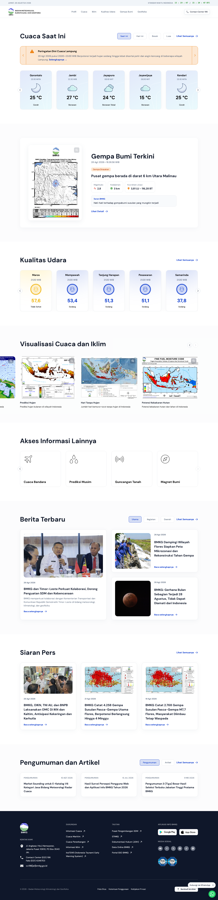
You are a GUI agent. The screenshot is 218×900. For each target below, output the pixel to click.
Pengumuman (149, 762)
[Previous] (23, 55)
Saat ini (124, 36)
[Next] (195, 55)
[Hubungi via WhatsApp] (212, 894)
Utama (135, 519)
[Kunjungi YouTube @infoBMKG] (160, 848)
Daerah (167, 519)
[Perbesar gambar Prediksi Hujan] (71, 360)
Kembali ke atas (188, 889)
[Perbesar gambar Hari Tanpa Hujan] (132, 360)
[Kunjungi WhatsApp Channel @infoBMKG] (193, 848)
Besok (155, 36)
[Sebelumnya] (20, 90)
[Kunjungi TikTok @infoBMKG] (186, 848)
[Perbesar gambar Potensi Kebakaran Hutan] (193, 360)
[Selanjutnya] (198, 90)
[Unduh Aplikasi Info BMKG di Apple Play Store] (188, 832)
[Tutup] (212, 885)
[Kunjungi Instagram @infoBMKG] (180, 848)
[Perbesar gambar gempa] (76, 150)
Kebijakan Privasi (138, 889)
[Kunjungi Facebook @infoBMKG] (166, 848)
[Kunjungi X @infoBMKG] (173, 848)
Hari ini (139, 36)
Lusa (168, 36)
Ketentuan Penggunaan (119, 889)
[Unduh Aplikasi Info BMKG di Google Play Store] (167, 832)
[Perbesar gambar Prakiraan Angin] (10, 360)
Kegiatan (151, 519)
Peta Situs (101, 889)
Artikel (168, 762)
